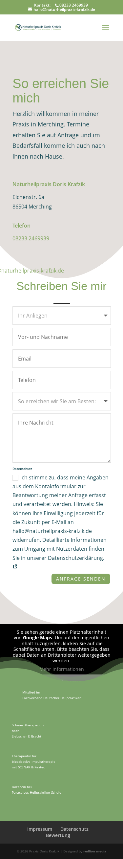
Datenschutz (74, 829)
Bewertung (58, 835)
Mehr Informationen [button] (61, 669)
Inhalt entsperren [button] (61, 682)
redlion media (94, 851)
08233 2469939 (30, 238)
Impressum (39, 829)
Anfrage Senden (81, 579)
